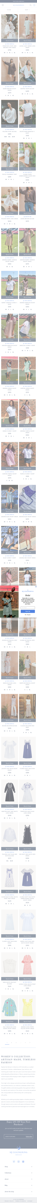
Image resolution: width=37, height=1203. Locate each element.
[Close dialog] (36, 586)
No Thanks (28, 614)
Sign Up (27, 611)
